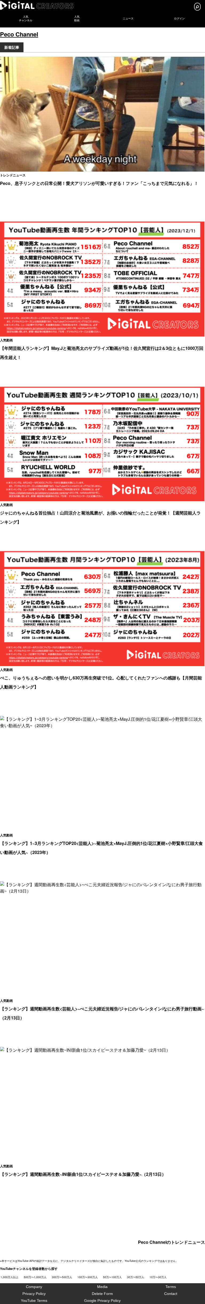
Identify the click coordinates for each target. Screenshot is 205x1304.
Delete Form (102, 1293)
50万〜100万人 (112, 1277)
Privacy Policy (34, 1293)
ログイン (179, 18)
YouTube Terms (34, 1300)
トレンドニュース (13, 175)
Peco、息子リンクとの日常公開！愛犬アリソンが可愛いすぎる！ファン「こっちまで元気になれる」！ (99, 183)
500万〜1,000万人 (35, 1277)
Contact (170, 1293)
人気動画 (6, 340)
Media (102, 1287)
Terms (170, 1287)
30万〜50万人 (135, 1277)
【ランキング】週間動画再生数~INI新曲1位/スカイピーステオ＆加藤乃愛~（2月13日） (83, 1174)
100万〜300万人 (87, 1277)
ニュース (128, 18)
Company (34, 1287)
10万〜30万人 (158, 1277)
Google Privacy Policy (102, 1300)
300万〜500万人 (62, 1277)
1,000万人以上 (9, 1277)
